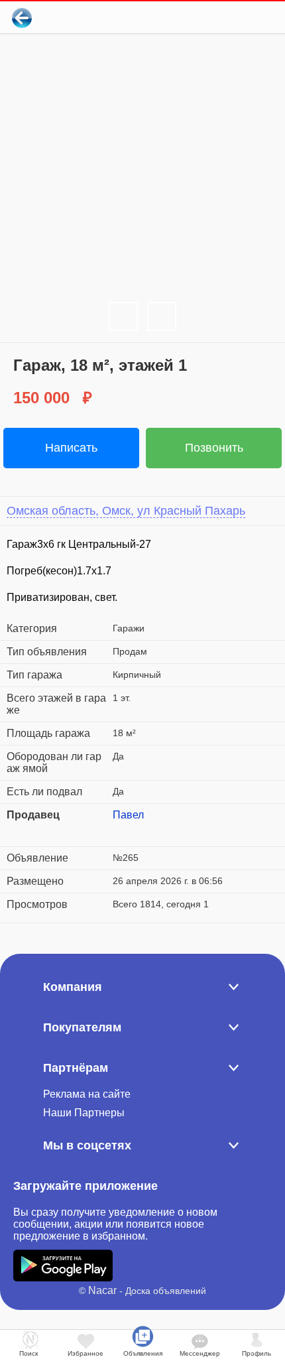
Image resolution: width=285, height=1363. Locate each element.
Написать (71, 447)
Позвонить (214, 447)
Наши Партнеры (84, 1112)
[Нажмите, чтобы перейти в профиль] (123, 831)
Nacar (102, 1290)
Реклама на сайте (87, 1094)
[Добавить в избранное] (221, 18)
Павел (128, 814)
